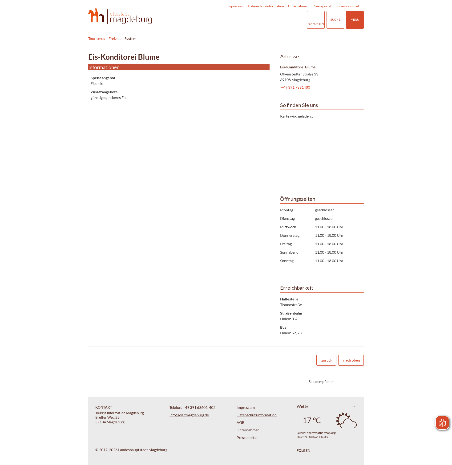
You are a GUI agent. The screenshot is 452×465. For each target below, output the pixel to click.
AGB (240, 422)
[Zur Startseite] (120, 16)
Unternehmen (298, 6)
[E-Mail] (352, 381)
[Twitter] (340, 381)
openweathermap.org (321, 433)
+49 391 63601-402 (199, 407)
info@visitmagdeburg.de (189, 415)
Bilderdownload (347, 6)
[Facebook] (346, 381)
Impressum (235, 6)
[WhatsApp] (358, 381)
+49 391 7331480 (295, 87)
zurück (326, 360)
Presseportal (322, 6)
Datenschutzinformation (266, 6)
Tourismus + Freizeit (104, 38)
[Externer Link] (274, 20)
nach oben (351, 360)
